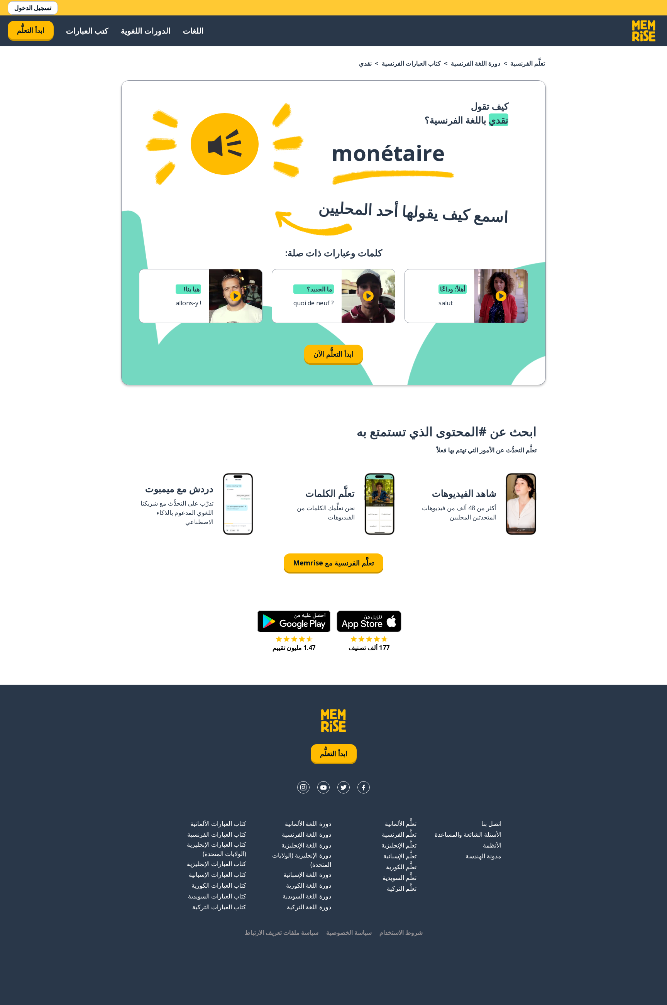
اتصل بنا (491, 823)
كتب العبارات (87, 30)
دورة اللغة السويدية (307, 896)
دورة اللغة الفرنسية (475, 63)
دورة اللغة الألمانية (308, 823)
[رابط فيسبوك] (363, 787)
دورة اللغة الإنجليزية (306, 845)
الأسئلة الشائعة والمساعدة (468, 834)
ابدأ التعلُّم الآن (333, 354)
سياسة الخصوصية (349, 932)
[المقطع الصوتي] (225, 144)
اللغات (193, 30)
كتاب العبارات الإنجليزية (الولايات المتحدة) (216, 849)
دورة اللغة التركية (309, 907)
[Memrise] (643, 30)
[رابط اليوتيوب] (323, 787)
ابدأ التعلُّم (30, 30)
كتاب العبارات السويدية (217, 896)
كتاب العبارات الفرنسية (411, 63)
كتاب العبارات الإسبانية (217, 874)
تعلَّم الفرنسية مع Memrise (333, 562)
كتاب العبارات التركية (219, 907)
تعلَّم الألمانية (400, 823)
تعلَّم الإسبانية (399, 856)
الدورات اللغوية (146, 30)
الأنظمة (492, 845)
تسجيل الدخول (32, 7)
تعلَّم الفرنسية (527, 63)
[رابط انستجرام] (303, 787)
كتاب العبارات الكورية (218, 885)
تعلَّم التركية (401, 888)
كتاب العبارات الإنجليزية (216, 863)
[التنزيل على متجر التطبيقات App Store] (369, 621)
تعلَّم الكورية (401, 867)
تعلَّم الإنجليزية (398, 845)
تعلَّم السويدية (399, 877)
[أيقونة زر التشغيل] (501, 296)
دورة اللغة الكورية (308, 885)
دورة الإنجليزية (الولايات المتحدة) (301, 860)
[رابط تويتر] (343, 787)
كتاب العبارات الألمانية (218, 823)
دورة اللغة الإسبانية (307, 874)
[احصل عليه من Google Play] (293, 621)
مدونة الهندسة (483, 856)
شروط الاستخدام (401, 932)
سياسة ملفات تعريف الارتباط (281, 932)
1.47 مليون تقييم (294, 647)
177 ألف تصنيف (369, 647)
